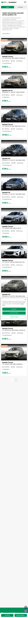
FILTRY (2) (7, 615)
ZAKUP (7, 7)
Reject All (14, 309)
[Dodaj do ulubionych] (25, 40)
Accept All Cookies (14, 312)
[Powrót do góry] (25, 607)
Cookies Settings (14, 316)
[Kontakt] (25, 610)
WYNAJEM (20, 7)
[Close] (25, 299)
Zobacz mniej (5, 33)
